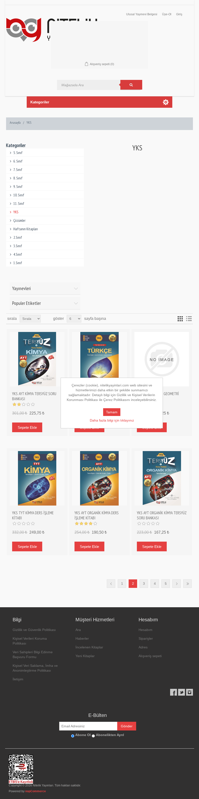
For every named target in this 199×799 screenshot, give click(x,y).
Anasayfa (15, 122)
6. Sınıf (18, 161)
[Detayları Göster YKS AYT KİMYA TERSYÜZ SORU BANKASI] (37, 359)
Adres (143, 647)
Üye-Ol (166, 14)
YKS (15, 212)
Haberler (82, 638)
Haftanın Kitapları (25, 229)
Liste (189, 319)
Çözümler (19, 220)
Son (187, 583)
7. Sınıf (17, 169)
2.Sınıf (17, 237)
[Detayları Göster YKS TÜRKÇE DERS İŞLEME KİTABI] (99, 359)
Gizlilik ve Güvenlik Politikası (34, 630)
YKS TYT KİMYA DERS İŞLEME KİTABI (33, 515)
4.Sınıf (17, 254)
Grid (180, 319)
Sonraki (176, 583)
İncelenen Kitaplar (89, 647)
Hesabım (145, 630)
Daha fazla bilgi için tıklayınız (112, 420)
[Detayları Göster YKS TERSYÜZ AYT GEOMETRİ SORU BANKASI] (161, 359)
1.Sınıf (17, 263)
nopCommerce (35, 791)
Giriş (179, 14)
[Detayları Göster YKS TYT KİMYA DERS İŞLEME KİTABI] (37, 478)
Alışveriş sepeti (150, 656)
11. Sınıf (18, 203)
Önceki (111, 583)
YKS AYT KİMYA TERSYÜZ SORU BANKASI (34, 396)
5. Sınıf (18, 152)
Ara (78, 630)
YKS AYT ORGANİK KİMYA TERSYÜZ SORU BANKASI (161, 515)
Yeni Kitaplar (85, 656)
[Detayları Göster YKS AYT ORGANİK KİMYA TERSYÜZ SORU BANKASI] (161, 478)
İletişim (18, 679)
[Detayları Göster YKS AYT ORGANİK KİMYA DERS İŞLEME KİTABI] (99, 478)
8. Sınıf (18, 178)
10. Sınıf (18, 195)
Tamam (111, 412)
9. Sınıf (18, 186)
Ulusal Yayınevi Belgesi (141, 14)
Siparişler (146, 638)
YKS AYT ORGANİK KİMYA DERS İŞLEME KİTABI (97, 515)
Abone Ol (83, 735)
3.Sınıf (17, 246)
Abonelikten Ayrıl (110, 735)
